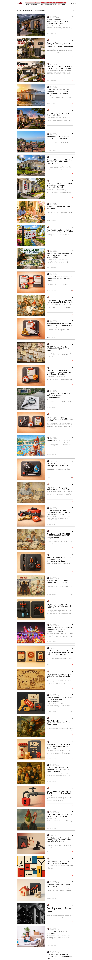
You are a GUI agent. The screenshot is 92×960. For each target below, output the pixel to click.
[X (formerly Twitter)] (73, 3)
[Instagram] (72, 3)
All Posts (19, 10)
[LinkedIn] (75, 3)
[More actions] (73, 17)
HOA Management (28, 10)
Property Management (41, 10)
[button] (73, 10)
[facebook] (70, 3)
